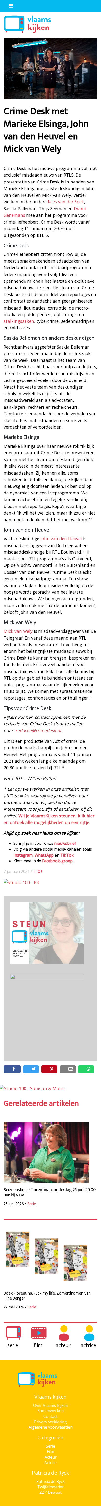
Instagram (23, 855)
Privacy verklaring (50, 1421)
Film (50, 1451)
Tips (38, 871)
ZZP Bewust (50, 1492)
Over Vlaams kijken (50, 1405)
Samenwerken (51, 1410)
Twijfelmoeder (50, 1487)
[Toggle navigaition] (9, 5)
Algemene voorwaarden (51, 1427)
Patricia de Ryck (50, 1481)
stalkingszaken (19, 321)
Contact (50, 1416)
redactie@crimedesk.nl (38, 730)
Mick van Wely (18, 631)
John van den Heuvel (61, 539)
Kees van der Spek (66, 202)
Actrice (50, 1462)
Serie (50, 1446)
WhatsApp (44, 855)
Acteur (51, 1457)
